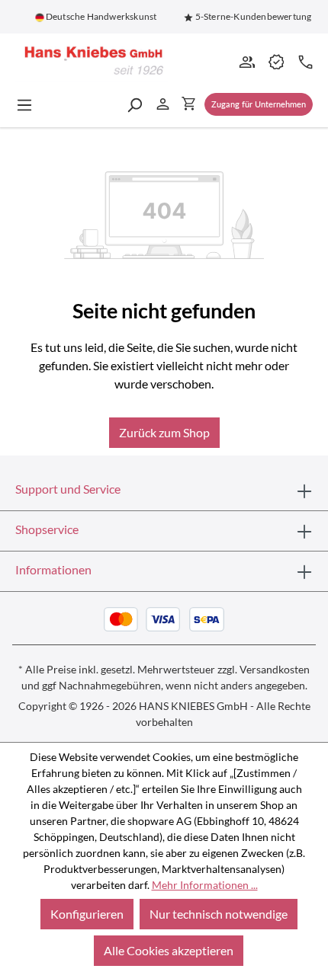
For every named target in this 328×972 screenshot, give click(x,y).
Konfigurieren (87, 913)
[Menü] (29, 104)
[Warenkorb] (188, 103)
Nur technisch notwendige (219, 913)
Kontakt (304, 61)
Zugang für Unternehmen (258, 104)
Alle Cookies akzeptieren (168, 950)
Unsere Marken (275, 61)
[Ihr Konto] (163, 103)
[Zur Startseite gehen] (91, 61)
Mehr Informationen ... (205, 884)
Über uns (246, 61)
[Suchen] (134, 104)
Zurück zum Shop (164, 432)
